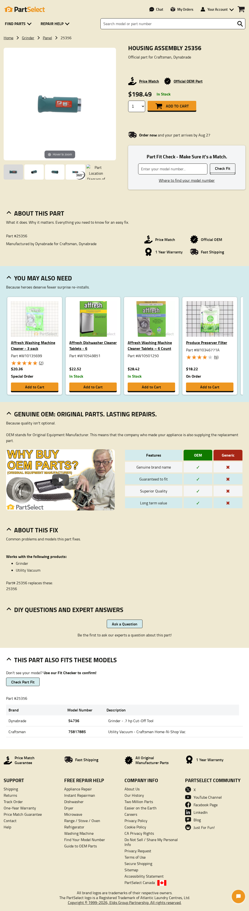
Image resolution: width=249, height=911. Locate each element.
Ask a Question (124, 624)
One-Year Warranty (20, 808)
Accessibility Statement (144, 876)
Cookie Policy (135, 827)
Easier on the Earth (140, 808)
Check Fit (222, 168)
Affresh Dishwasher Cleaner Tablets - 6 (93, 345)
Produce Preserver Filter (206, 342)
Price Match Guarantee (23, 814)
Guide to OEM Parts (80, 846)
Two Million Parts (138, 801)
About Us (132, 789)
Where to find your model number (187, 180)
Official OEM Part (188, 81)
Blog (197, 820)
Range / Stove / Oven (82, 820)
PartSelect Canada (139, 882)
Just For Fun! (204, 827)
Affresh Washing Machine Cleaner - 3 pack (33, 345)
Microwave (73, 814)
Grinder (28, 37)
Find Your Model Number (84, 839)
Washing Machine (79, 833)
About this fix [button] (36, 530)
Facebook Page (206, 804)
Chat (159, 9)
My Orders (185, 9)
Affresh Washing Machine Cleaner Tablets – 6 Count (150, 345)
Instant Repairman (79, 795)
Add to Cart (177, 106)
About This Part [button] (39, 213)
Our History (134, 795)
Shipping (11, 789)
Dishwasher (74, 801)
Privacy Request (137, 850)
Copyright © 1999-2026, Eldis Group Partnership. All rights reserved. (124, 902)
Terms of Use (135, 857)
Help (7, 827)
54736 (73, 720)
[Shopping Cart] (241, 9)
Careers (130, 814)
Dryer (68, 808)
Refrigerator (74, 827)
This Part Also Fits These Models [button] (65, 659)
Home (8, 37)
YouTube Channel (208, 797)
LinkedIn (201, 812)
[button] (19, 23)
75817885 (77, 731)
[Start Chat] (238, 896)
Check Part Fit (23, 682)
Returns (10, 795)
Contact (10, 820)
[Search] (240, 24)
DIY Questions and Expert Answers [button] (68, 609)
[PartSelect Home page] (24, 9)
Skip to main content (124, 28)
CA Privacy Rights (139, 833)
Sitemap (131, 870)
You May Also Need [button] (43, 278)
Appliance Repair (78, 789)
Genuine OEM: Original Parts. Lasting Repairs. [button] (85, 414)
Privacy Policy (135, 820)
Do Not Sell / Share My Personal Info (151, 842)
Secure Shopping (138, 863)
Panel (47, 37)
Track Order (13, 801)
